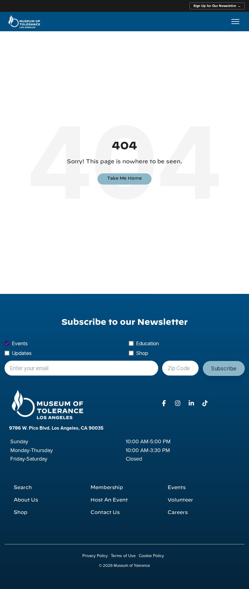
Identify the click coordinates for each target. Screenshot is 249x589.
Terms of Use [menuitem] (123, 556)
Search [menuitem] (23, 487)
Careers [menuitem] (178, 512)
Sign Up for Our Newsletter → (217, 5)
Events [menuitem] (177, 487)
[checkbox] (124, 348)
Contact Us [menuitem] (105, 512)
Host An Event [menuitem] (109, 500)
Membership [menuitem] (106, 487)
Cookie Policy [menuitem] (151, 556)
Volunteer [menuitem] (180, 500)
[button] (164, 403)
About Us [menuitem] (26, 500)
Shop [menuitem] (20, 512)
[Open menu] (235, 21)
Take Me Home (124, 178)
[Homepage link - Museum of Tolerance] (47, 404)
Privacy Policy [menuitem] (95, 556)
